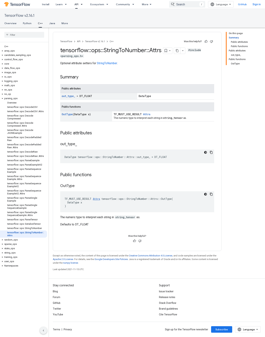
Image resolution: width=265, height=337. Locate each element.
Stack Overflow (167, 302)
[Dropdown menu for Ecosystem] (108, 4)
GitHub (242, 4)
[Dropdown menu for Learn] (67, 4)
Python (27, 23)
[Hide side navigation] (43, 330)
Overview (10, 23)
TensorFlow (66, 41)
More (145, 4)
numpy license (70, 262)
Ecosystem (97, 4)
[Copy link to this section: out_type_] (80, 144)
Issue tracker (166, 291)
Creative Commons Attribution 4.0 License (150, 255)
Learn (59, 4)
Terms (56, 329)
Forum (56, 297)
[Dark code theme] (205, 152)
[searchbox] (24, 35)
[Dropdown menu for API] (82, 4)
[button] (23, 51)
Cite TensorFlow (168, 314)
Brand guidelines (168, 308)
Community (123, 4)
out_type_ (68, 96)
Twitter (57, 308)
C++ (40, 23)
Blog (55, 291)
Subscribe (221, 329)
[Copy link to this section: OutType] (78, 186)
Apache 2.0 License (63, 259)
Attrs (146, 114)
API (76, 4)
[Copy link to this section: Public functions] (95, 175)
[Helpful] (206, 41)
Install (45, 4)
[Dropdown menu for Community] (134, 4)
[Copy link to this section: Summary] (82, 77)
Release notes (167, 297)
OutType (67, 114)
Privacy (68, 329)
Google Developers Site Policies (111, 259)
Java (52, 23)
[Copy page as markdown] (177, 51)
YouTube (58, 314)
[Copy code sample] (211, 152)
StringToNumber (107, 63)
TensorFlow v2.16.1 (19, 15)
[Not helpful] (211, 41)
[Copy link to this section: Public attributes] (95, 133)
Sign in (257, 4)
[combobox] (187, 4)
